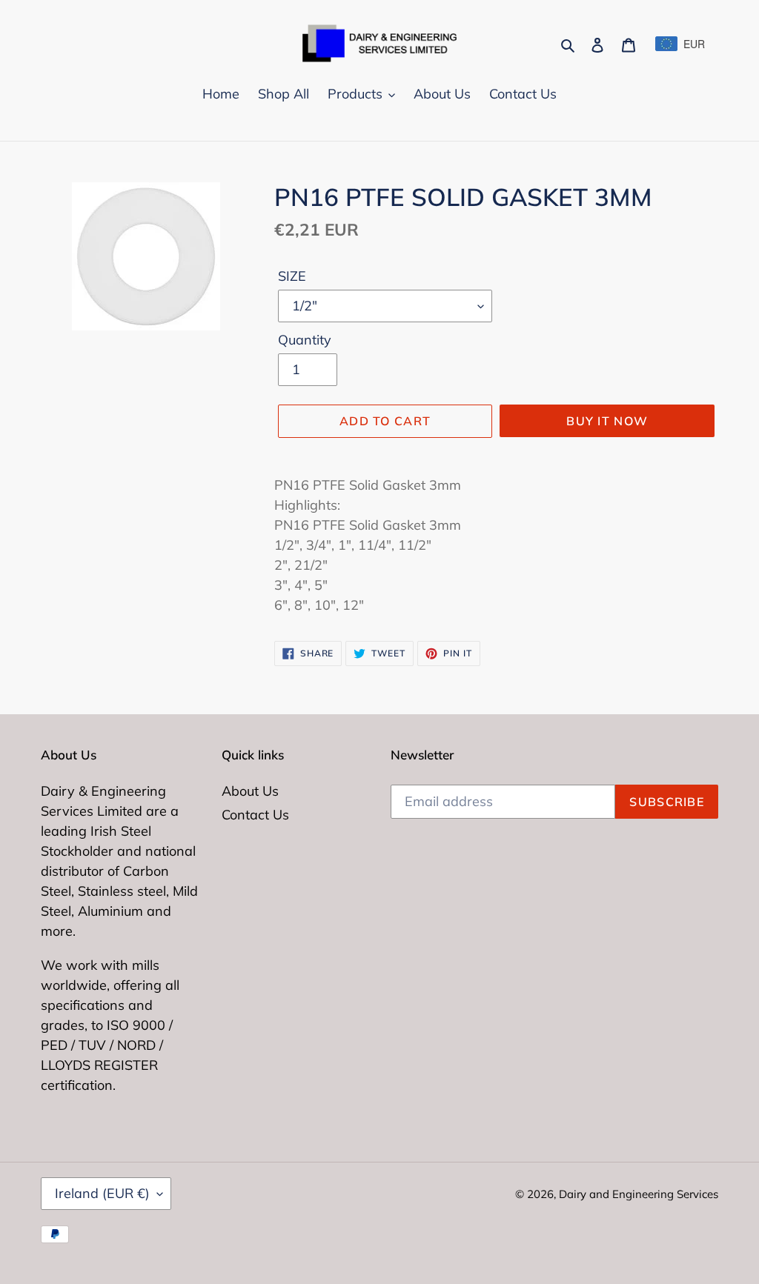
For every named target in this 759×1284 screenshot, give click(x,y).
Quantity (304, 339)
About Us (250, 790)
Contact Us (255, 814)
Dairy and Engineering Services (638, 1194)
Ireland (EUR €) (102, 1193)
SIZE (292, 276)
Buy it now (607, 420)
